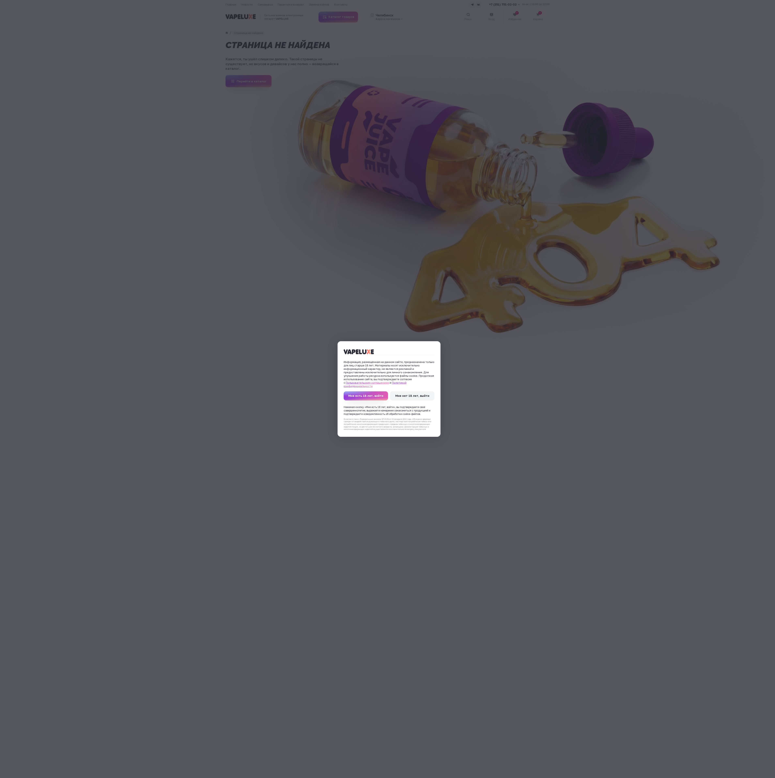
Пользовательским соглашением (367, 382)
